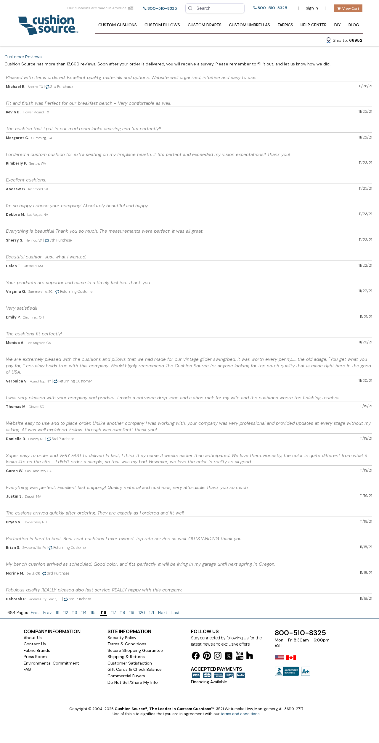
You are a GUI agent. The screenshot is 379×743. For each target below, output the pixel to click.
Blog (354, 25)
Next (162, 612)
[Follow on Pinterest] (207, 657)
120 (142, 612)
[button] (344, 41)
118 (122, 612)
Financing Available (209, 681)
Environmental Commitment (51, 663)
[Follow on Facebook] (195, 656)
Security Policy (121, 637)
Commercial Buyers (126, 675)
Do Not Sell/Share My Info (132, 682)
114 (83, 612)
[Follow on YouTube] (239, 657)
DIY (337, 25)
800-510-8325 (162, 8)
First (35, 612)
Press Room (35, 656)
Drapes (204, 25)
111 (57, 612)
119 (131, 612)
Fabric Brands (37, 650)
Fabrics (285, 25)
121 (151, 612)
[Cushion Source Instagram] (217, 657)
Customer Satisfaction (129, 663)
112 (65, 612)
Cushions (117, 25)
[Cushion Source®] (48, 32)
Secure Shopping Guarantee (135, 650)
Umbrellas (249, 25)
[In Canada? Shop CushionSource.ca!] (291, 661)
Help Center (314, 25)
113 (74, 612)
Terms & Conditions (126, 643)
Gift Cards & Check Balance (134, 669)
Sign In (312, 8)
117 (113, 612)
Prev (47, 612)
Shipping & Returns (126, 656)
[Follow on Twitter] (228, 657)
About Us (33, 637)
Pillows (162, 25)
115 (93, 612)
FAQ (27, 669)
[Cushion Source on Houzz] (249, 656)
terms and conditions (240, 713)
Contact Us (35, 643)
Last (175, 612)
